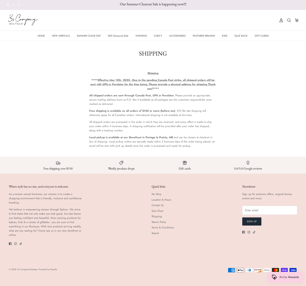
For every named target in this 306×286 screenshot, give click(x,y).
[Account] (280, 20)
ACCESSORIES (177, 35)
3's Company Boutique (27, 269)
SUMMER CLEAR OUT (89, 35)
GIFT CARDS (262, 35)
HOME (41, 35)
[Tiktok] (18, 5)
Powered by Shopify (48, 269)
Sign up (252, 221)
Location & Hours (161, 200)
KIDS (224, 35)
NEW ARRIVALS (61, 35)
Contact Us (158, 205)
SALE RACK (241, 35)
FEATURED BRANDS (204, 35)
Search (155, 233)
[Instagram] (13, 5)
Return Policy (159, 222)
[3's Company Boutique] (23, 20)
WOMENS (141, 35)
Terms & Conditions (163, 227)
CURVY (158, 35)
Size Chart (157, 211)
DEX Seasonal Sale (118, 35)
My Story (157, 194)
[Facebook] (8, 5)
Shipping (157, 216)
